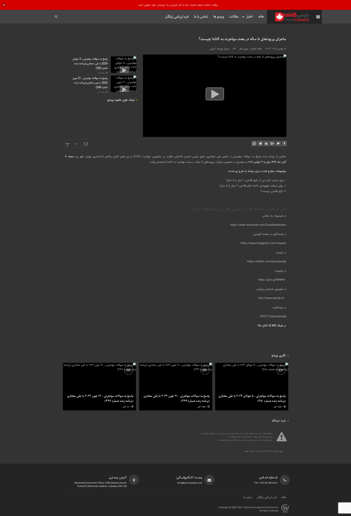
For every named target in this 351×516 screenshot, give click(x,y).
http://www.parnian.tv (271, 298)
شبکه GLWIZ (276, 325)
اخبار (249, 16)
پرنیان (260, 289)
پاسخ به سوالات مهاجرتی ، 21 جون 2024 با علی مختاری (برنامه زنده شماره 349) (90, 83)
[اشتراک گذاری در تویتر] (278, 143)
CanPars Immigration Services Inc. (261, 507)
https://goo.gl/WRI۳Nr (271, 280)
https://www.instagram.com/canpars (263, 243)
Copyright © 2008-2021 (230, 507)
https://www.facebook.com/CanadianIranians (258, 225)
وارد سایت (254, 451)
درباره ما (247, 497)
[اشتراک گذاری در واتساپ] (254, 143)
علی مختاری (214, 156)
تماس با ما (201, 16)
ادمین (212, 49)
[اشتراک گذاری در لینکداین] (266, 143)
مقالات (234, 16)
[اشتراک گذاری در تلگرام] (260, 143)
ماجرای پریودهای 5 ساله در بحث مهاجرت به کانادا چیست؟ (242, 39)
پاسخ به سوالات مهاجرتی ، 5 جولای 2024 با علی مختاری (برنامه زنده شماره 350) (90, 63)
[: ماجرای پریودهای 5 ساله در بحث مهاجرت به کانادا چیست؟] (86, 143)
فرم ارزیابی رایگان (176, 16)
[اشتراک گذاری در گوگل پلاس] (272, 143)
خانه (261, 16)
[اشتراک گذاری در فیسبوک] (284, 143)
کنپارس (257, 234)
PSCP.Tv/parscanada (273, 316)
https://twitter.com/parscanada (266, 261)
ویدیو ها (218, 16)
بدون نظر (243, 49)
